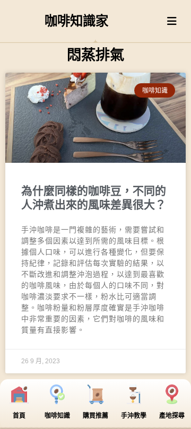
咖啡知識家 (76, 21)
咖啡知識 (57, 415)
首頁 (19, 415)
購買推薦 (95, 415)
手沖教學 (133, 415)
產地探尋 (172, 415)
